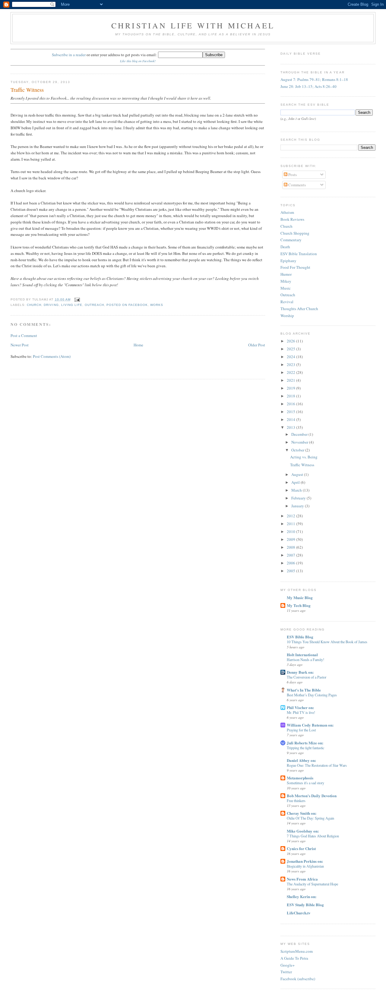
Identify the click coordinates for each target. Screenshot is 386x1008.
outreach (94, 305)
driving (51, 305)
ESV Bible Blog (300, 637)
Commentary (291, 239)
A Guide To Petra (294, 958)
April (296, 482)
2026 (291, 341)
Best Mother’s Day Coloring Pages (312, 694)
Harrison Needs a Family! (305, 659)
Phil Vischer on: (300, 707)
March (297, 490)
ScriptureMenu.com (296, 951)
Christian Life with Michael (193, 25)
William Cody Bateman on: (310, 725)
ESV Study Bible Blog (305, 904)
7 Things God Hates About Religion (313, 835)
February (299, 498)
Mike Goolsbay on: (303, 831)
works (156, 305)
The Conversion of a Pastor (306, 677)
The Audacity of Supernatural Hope (312, 883)
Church (286, 226)
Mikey (285, 281)
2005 (291, 570)
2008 (291, 547)
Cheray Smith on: (301, 813)
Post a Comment (24, 335)
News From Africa (302, 879)
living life (71, 305)
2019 (291, 388)
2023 (291, 364)
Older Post (256, 345)
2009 (291, 539)
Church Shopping (294, 233)
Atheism (287, 212)
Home (138, 345)
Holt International (302, 654)
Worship (287, 315)
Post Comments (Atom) (52, 356)
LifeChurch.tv (299, 913)
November (300, 442)
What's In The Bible (304, 690)
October (298, 450)
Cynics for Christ (301, 848)
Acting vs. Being (304, 457)
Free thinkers (296, 800)
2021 (291, 380)
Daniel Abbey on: (301, 760)
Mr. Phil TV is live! (301, 712)
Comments (296, 185)
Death (285, 246)
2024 (291, 356)
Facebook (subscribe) (297, 978)
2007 (291, 555)
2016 (291, 403)
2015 (291, 411)
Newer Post (20, 345)
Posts (292, 174)
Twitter (286, 971)
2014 (291, 419)
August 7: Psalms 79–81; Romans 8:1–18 (314, 79)
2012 (291, 515)
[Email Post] (76, 299)
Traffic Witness (27, 89)
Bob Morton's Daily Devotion (312, 795)
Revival (286, 301)
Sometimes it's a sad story (305, 782)
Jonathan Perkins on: (305, 861)
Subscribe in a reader (69, 54)
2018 (291, 396)
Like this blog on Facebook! (138, 61)
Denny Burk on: (300, 672)
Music (285, 288)
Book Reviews (292, 219)
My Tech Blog (299, 605)
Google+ (287, 965)
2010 (291, 531)
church (34, 305)
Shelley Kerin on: (301, 896)
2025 (291, 349)
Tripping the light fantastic (305, 747)
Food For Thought (295, 267)
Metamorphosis (300, 778)
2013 (291, 427)
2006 (291, 563)
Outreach (287, 294)
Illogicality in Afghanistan (305, 866)
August (297, 474)
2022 (291, 372)
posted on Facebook (127, 305)
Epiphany (288, 260)
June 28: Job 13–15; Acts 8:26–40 (308, 86)
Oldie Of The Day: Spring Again (310, 818)
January (298, 506)
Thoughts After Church (299, 308)
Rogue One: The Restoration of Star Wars (317, 765)
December (299, 434)
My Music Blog (300, 597)
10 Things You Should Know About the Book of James (327, 641)
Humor (286, 274)
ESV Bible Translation (298, 253)
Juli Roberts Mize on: (305, 743)
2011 (291, 523)
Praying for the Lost (301, 729)
